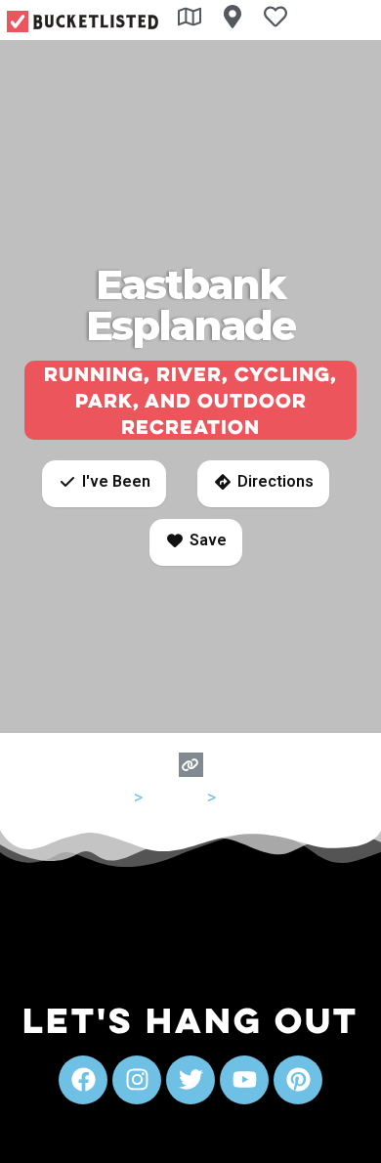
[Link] (191, 765)
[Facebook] (83, 1079)
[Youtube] (244, 1079)
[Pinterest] (298, 1079)
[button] (104, 483)
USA (114, 797)
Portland (252, 797)
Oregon (175, 797)
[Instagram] (136, 1079)
